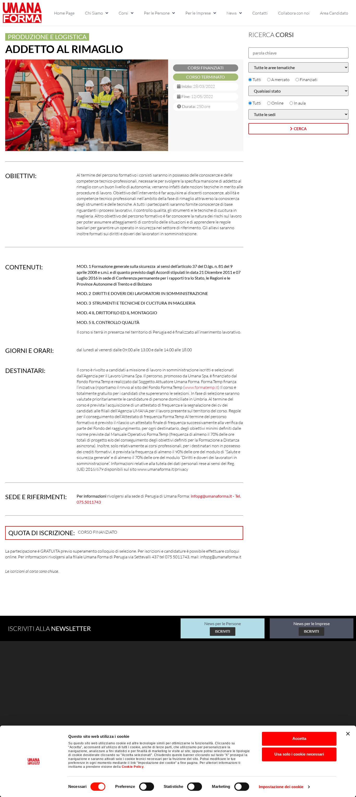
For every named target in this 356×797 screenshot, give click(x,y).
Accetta (299, 738)
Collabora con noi (294, 13)
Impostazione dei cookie (281, 786)
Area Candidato (334, 13)
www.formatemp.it (201, 387)
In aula (300, 103)
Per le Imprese (198, 13)
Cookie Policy (133, 767)
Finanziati (308, 79)
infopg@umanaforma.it (211, 495)
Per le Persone (157, 13)
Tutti (257, 79)
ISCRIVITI (222, 631)
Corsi (123, 13)
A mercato (280, 79)
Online (277, 103)
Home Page (64, 13)
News (231, 13)
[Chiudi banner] (348, 733)
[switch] (146, 786)
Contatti (260, 13)
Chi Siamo (94, 13)
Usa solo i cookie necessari (299, 754)
